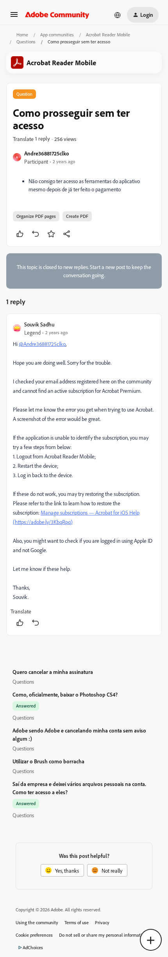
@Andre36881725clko (42, 343)
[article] (84, 474)
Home (22, 34)
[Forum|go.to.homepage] (57, 15)
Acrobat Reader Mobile (108, 34)
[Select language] (117, 15)
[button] (14, 17)
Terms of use (76, 922)
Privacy (102, 922)
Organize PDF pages (36, 216)
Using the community (37, 922)
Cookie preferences (34, 935)
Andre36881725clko (46, 153)
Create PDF (77, 216)
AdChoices (33, 947)
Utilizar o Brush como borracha (48, 761)
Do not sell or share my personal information (103, 935)
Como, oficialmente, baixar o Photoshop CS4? (65, 694)
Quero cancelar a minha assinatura (53, 671)
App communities (57, 34)
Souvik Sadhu (39, 324)
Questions (26, 42)
